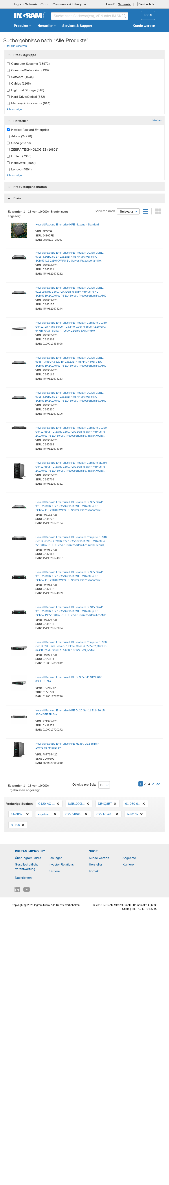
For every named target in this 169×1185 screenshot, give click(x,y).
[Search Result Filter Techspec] (9, 185)
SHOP (93, 851)
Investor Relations (61, 864)
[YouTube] (26, 890)
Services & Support (77, 26)
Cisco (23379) (21, 143)
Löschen (157, 120)
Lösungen (55, 858)
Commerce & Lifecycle (69, 4)
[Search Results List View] (146, 212)
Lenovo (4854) (21, 169)
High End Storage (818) (27, 90)
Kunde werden (144, 26)
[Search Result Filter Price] (9, 198)
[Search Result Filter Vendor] (9, 120)
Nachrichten (23, 877)
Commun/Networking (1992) (31, 70)
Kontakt (94, 871)
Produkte (21, 26)
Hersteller (45, 26)
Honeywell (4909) (23, 162)
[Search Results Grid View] (158, 212)
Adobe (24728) (21, 136)
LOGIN (148, 15)
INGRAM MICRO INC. (30, 851)
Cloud (45, 4)
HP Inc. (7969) (21, 156)
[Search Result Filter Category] (9, 54)
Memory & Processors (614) (30, 103)
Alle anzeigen (15, 109)
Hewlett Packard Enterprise (30, 129)
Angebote (129, 858)
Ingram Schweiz (25, 4)
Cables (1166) (21, 83)
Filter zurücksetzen (15, 46)
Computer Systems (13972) (30, 63)
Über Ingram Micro (28, 858)
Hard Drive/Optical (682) (28, 96)
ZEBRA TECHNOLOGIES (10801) (34, 149)
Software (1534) (22, 77)
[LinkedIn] (18, 890)
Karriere (54, 871)
